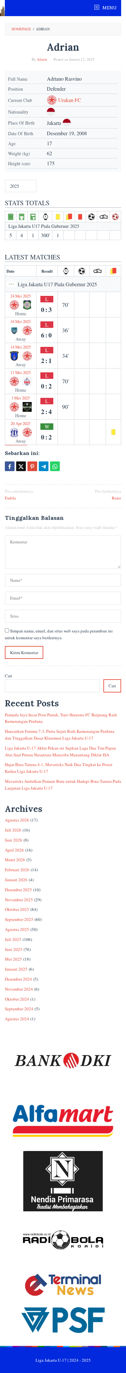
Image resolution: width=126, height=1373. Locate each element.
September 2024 (19, 1009)
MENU (108, 8)
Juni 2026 (13, 840)
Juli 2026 (13, 830)
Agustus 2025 (17, 929)
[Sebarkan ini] (10, 466)
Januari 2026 (16, 880)
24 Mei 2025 (20, 295)
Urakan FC (69, 100)
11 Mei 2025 (20, 372)
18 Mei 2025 (20, 321)
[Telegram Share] (43, 466)
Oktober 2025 (17, 909)
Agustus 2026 (17, 820)
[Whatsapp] (55, 466)
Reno (108, 494)
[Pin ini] (32, 466)
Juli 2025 (13, 939)
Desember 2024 (18, 979)
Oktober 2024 (17, 999)
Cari (8, 676)
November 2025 (19, 900)
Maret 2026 (15, 860)
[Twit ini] (21, 466)
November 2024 (19, 989)
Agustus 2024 (17, 1019)
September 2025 (19, 919)
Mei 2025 (13, 959)
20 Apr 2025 (20, 423)
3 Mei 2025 (20, 397)
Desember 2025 (18, 890)
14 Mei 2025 (20, 346)
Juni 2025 (13, 949)
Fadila (19, 494)
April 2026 (14, 850)
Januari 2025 (16, 969)
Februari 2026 (17, 870)
